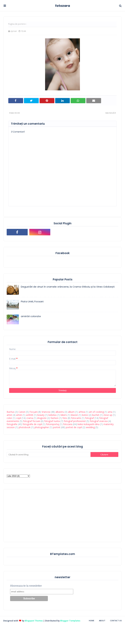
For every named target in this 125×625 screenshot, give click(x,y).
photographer (42, 427)
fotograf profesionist (75, 421)
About (102, 620)
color (9, 418)
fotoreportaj (52, 424)
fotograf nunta (52, 421)
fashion (54, 418)
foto (64, 418)
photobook (24, 427)
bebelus (53, 414)
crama (29, 418)
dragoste (42, 418)
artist (9, 414)
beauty (40, 414)
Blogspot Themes (34, 620)
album (71, 411)
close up (107, 414)
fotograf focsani (31, 421)
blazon (74, 414)
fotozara (62, 5)
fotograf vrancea (99, 421)
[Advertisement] (31, 515)
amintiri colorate (31, 316)
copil (18, 418)
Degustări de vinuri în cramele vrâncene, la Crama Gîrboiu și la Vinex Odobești (68, 286)
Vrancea (46, 411)
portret (56, 427)
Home (91, 620)
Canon (22, 411)
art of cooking (96, 411)
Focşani (33, 411)
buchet (95, 414)
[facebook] (17, 232)
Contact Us (116, 620)
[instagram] (39, 232)
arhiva (82, 411)
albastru (60, 411)
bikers (64, 414)
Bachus (10, 411)
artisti (19, 414)
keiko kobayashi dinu (88, 424)
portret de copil (74, 427)
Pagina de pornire (16, 24)
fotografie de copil (32, 424)
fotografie (12, 424)
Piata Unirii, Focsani (32, 301)
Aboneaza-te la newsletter (26, 585)
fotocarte (76, 418)
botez (85, 414)
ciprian (13, 31)
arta (110, 411)
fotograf (89, 418)
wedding (90, 427)
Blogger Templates (70, 620)
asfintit (29, 414)
